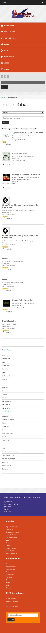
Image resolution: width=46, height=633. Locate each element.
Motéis (6, 63)
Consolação (5, 365)
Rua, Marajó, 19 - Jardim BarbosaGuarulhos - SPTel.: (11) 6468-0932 (12, 262)
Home (3, 97)
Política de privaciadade (11, 504)
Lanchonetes (10, 575)
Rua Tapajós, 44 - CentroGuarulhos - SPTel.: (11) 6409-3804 (9, 324)
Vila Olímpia (6, 408)
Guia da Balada (9, 32)
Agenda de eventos (12, 527)
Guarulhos (5, 426)
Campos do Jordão (8, 419)
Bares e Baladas (13, 97)
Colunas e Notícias (12, 601)
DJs (7, 604)
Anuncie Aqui (8, 501)
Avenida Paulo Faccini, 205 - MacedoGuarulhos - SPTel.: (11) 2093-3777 (23, 303)
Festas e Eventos (10, 38)
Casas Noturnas (11, 569)
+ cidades (7, 410)
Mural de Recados (11, 553)
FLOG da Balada (11, 551)
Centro (4, 362)
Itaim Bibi (5, 369)
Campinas (5, 416)
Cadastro (9, 545)
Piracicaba (5, 437)
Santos (4, 448)
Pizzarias (9, 577)
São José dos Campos (9, 459)
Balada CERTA (9, 26)
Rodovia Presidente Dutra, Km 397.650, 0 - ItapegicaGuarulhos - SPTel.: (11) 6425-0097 (20, 210)
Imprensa (6, 509)
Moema (4, 379)
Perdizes (5, 387)
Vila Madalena (6, 401)
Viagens (8, 585)
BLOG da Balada (11, 598)
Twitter (5, 76)
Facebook (2, 76)
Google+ (8, 76)
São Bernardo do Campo (10, 452)
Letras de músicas (11, 537)
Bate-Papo (9, 529)
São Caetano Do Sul (8, 455)
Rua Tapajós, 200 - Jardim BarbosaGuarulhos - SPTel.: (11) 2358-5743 (23, 157)
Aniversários (10, 543)
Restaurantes (9, 57)
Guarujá (4, 423)
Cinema (6, 69)
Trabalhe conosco (9, 508)
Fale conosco (7, 503)
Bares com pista (11, 567)
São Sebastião (6, 465)
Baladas (7, 44)
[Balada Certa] (23, 16)
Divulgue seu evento (12, 532)
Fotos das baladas (11, 535)
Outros (8, 588)
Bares (6, 50)
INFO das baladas (15, 593)
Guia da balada (13, 558)
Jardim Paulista (7, 376)
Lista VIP (8, 540)
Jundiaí (4, 430)
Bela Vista (5, 355)
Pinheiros (5, 391)
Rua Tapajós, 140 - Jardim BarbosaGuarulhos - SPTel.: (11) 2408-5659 (27, 136)
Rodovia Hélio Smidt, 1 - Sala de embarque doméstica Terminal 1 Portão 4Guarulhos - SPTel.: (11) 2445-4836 (21, 179)
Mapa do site (7, 506)
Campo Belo (6, 359)
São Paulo (7, 350)
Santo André (6, 440)
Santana (4, 394)
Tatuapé (4, 398)
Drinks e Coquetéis (12, 606)
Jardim (4, 372)
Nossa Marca (7, 511)
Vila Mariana (6, 405)
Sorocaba (5, 469)
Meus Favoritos (11, 548)
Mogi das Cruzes (7, 433)
